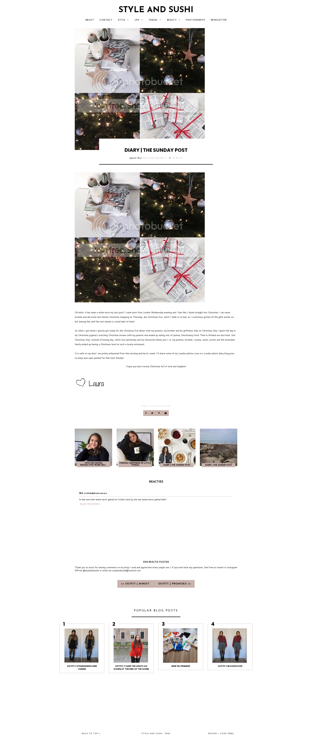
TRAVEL (153, 19)
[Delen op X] (152, 413)
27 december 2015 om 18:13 (95, 493)
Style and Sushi (156, 10)
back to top (90, 734)
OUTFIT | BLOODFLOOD (230, 666)
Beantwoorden (90, 504)
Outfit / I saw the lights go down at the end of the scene (131, 667)
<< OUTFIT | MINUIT (136, 584)
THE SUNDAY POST (160, 405)
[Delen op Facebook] (146, 413)
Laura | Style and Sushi (153, 158)
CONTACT (105, 19)
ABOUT (89, 19)
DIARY (144, 405)
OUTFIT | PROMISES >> (174, 584)
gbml (231, 734)
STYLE (121, 19)
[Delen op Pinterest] (159, 413)
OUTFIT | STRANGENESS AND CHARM (82, 667)
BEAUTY (172, 19)
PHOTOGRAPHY (195, 19)
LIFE (137, 19)
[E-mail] (165, 413)
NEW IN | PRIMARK (180, 666)
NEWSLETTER (219, 19)
